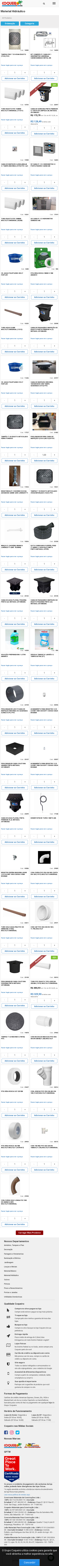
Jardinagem (8, 1262)
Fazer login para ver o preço (12, 65)
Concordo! (29, 1562)
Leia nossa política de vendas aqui (17, 1495)
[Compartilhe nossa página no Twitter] (17, 1433)
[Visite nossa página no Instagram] (12, 1433)
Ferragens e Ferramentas (14, 1254)
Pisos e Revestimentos (13, 1288)
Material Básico (10, 1271)
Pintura (7, 1284)
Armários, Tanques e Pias (14, 1245)
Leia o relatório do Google (42, 1368)
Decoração (8, 1249)
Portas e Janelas (10, 1292)
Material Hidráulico (11, 1275)
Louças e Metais (10, 1267)
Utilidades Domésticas (13, 1297)
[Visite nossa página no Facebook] (6, 1433)
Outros (7, 1280)
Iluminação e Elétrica (12, 1258)
